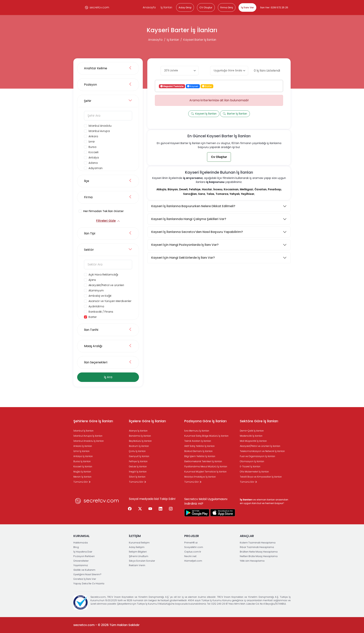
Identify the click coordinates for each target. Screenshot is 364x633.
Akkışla (161, 189)
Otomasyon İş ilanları (252, 461)
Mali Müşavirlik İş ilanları (253, 441)
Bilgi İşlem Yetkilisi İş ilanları (199, 456)
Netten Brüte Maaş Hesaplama (259, 556)
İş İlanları (166, 7)
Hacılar (207, 189)
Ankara (93, 136)
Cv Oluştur (219, 157)
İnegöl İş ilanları (138, 471)
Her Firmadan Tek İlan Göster (103, 211)
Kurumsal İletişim (139, 542)
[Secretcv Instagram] (171, 509)
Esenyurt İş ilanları (139, 456)
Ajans (92, 280)
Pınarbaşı (274, 189)
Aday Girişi (185, 7)
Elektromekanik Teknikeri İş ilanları (203, 461)
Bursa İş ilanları (82, 461)
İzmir (92, 142)
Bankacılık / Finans (101, 312)
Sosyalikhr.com (193, 547)
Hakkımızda (80, 542)
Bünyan (173, 189)
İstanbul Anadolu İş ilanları (88, 441)
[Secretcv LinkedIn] (160, 509)
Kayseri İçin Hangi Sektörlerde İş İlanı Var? (183, 257)
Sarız (201, 194)
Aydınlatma (96, 306)
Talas (210, 194)
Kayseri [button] (193, 86)
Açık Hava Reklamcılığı (103, 274)
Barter (93, 317)
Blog (76, 547)
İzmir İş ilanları (81, 451)
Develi (183, 189)
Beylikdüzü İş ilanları (140, 441)
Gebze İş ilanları (138, 466)
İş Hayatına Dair (82, 551)
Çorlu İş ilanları (137, 451)
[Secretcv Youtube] (150, 509)
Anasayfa (149, 7)
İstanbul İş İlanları (83, 430)
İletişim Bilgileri (138, 551)
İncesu (217, 189)
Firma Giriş (226, 7)
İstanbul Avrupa (99, 131)
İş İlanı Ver (247, 7)
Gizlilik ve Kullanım (84, 570)
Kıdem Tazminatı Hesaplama (257, 542)
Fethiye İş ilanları (138, 461)
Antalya (94, 157)
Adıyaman (96, 168)
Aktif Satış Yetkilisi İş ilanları (199, 446)
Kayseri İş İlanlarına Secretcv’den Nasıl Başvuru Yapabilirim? (197, 232)
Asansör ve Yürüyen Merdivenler (110, 301)
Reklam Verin (137, 565)
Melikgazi (246, 189)
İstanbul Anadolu (100, 126)
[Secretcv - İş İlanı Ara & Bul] (196, 513)
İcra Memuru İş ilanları (196, 430)
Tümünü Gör (80, 481)
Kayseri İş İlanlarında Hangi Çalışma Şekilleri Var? (188, 219)
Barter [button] (208, 86)
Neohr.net (190, 556)
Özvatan (260, 189)
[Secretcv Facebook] (130, 509)
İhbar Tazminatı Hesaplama (257, 547)
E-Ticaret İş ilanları (250, 466)
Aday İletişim (136, 547)
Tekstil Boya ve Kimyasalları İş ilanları (261, 476)
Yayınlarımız (80, 565)
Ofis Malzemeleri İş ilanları (254, 471)
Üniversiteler (81, 561)
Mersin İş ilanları (82, 476)
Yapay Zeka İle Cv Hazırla (88, 583)
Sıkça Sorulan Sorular (142, 561)
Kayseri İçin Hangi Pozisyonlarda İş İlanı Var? (185, 245)
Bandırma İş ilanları (140, 435)
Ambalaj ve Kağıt (100, 296)
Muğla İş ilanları (82, 471)
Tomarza (222, 194)
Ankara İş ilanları (82, 446)
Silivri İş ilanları (137, 476)
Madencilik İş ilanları (251, 435)
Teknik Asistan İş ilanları (197, 441)
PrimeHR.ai (191, 542)
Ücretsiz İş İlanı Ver (84, 579)
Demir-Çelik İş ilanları (252, 430)
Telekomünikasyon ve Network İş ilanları (262, 451)
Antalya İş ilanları (83, 456)
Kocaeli (93, 152)
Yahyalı (235, 194)
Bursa (92, 147)
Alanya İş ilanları (138, 430)
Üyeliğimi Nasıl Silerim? (87, 574)
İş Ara (108, 377)
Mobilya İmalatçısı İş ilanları (200, 476)
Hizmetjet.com (193, 561)
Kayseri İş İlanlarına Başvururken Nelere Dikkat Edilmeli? (193, 206)
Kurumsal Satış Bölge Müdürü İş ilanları (206, 435)
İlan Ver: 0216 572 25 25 (274, 7)
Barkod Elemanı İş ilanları (198, 451)
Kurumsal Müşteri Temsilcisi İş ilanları (205, 471)
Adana (93, 163)
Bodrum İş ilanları (139, 446)
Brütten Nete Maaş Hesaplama (259, 551)
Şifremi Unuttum (138, 556)
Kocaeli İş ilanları (82, 466)
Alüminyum (96, 290)
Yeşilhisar (247, 194)
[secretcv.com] (97, 7)
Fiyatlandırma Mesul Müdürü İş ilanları (205, 466)
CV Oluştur (205, 7)
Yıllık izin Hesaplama (252, 561)
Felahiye (195, 189)
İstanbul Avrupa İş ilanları (87, 435)
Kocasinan (231, 189)
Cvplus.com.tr (192, 551)
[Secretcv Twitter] (140, 509)
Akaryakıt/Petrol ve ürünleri (106, 285)
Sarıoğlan (190, 194)
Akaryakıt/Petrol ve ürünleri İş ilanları (260, 446)
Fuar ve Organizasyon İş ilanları (257, 456)
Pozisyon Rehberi (84, 556)
